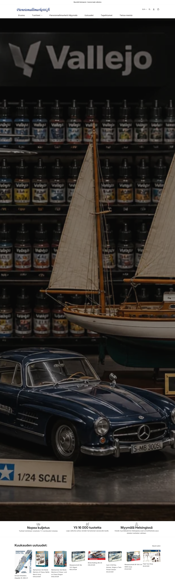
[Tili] (154, 9)
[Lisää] (29, 570)
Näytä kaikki (156, 546)
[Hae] (149, 9)
